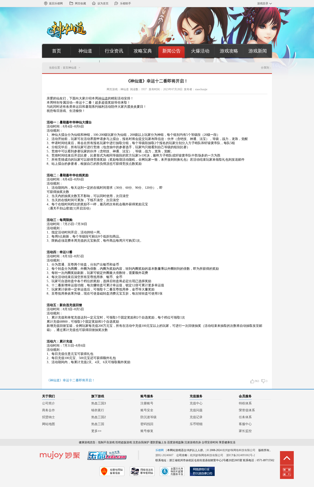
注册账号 (146, 403)
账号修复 (146, 431)
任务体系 (245, 417)
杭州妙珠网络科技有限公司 (238, 450)
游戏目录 (262, 3)
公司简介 (48, 403)
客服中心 (245, 424)
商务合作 (48, 410)
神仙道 (85, 50)
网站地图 (48, 424)
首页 (56, 50)
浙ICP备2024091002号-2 (240, 455)
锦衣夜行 (97, 410)
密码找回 (146, 424)
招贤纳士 (48, 417)
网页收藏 (80, 3)
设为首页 (102, 3)
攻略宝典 (143, 50)
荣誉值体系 (247, 410)
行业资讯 (114, 50)
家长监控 (245, 431)
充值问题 (196, 410)
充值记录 (196, 417)
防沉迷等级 (148, 417)
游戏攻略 (229, 50)
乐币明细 (196, 424)
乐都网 (159, 450)
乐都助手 (125, 3)
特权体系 (245, 403)
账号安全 (146, 410)
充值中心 (196, 403)
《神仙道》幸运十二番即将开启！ (157, 81)
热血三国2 (98, 417)
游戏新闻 (257, 50)
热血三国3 (98, 403)
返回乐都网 (56, 3)
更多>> (96, 431)
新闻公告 (171, 50)
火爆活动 (200, 50)
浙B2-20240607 (164, 455)
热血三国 (97, 424)
